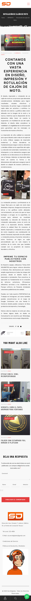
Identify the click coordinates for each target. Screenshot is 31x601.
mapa (25, 299)
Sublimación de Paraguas (8, 333)
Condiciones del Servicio (10, 541)
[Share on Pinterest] (18, 326)
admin (3, 54)
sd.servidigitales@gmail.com (16, 535)
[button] (26, 596)
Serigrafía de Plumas (23, 333)
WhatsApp (26, 316)
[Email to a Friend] (20, 326)
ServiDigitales (11, 591)
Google (3, 301)
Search (15, 598)
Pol (14, 546)
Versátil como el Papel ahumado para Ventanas (12, 408)
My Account (5, 598)
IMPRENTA (18, 53)
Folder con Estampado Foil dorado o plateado (13, 441)
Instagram (13, 296)
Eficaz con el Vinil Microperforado (10, 375)
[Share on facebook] (15, 326)
